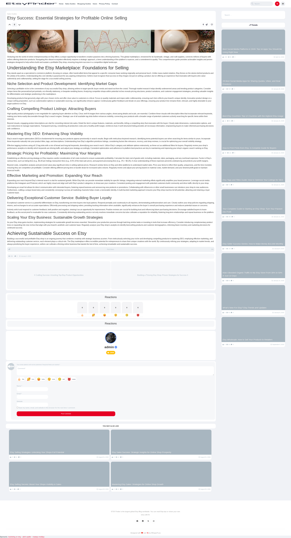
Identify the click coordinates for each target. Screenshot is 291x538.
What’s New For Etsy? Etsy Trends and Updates (244, 308)
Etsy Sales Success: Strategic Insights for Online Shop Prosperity (141, 452)
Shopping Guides (84, 4)
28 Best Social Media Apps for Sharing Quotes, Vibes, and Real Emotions (251, 82)
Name (19, 386)
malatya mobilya (38, 537)
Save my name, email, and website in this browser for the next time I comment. (47, 408)
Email (19, 394)
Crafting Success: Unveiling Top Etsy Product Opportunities (59, 275)
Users (95, 4)
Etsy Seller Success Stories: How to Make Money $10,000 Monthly (253, 244)
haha (43, 379)
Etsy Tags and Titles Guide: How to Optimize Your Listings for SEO (253, 180)
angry (74, 379)
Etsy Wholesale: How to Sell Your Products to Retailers (247, 340)
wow (53, 379)
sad (64, 379)
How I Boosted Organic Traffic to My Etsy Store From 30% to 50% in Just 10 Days (252, 274)
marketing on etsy (14, 537)
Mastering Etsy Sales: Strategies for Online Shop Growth (137, 484)
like (23, 379)
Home (61, 4)
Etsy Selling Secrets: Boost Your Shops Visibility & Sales (35, 484)
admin (109, 347)
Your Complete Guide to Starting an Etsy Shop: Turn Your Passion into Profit (252, 210)
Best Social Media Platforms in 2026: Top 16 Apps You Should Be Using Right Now (252, 50)
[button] (277, 3)
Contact (115, 4)
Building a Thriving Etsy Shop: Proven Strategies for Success (162, 275)
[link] (212, 25)
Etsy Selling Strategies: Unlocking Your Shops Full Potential (37, 452)
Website (20, 401)
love (33, 379)
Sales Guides (70, 4)
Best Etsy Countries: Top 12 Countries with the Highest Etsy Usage (253, 116)
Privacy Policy (104, 4)
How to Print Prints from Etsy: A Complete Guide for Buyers (249, 148)
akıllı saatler (27, 537)
